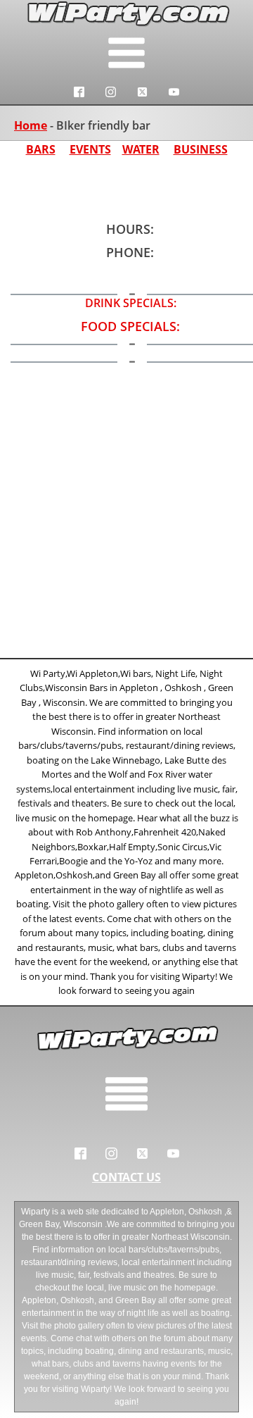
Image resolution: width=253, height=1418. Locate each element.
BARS (41, 149)
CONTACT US (126, 1177)
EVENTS (90, 149)
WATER (141, 149)
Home (30, 125)
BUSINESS (201, 149)
